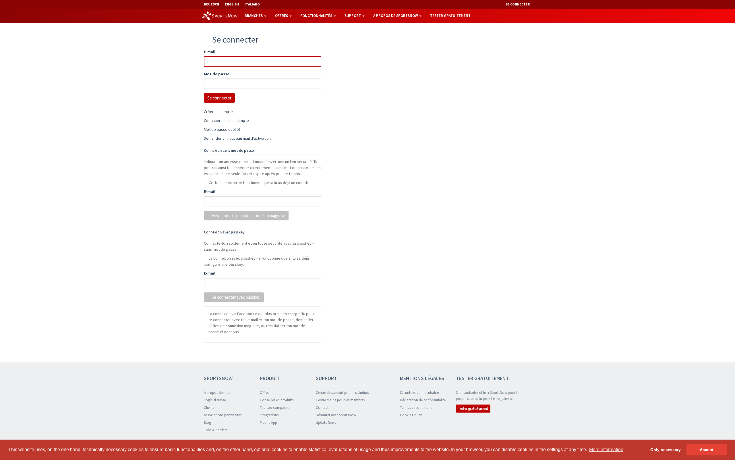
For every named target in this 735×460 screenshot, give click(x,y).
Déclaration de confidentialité (423, 400)
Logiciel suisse (215, 400)
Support (353, 15)
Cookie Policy (411, 415)
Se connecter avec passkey (235, 297)
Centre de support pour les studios (342, 392)
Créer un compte (218, 111)
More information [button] (606, 449)
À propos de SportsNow (396, 15)
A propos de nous (217, 392)
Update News (326, 422)
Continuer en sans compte (226, 120)
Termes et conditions (416, 407)
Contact (322, 407)
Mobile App (268, 422)
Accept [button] (706, 449)
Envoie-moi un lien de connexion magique (248, 215)
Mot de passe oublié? (222, 129)
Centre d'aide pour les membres (340, 400)
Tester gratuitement (450, 15)
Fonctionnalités (316, 15)
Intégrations (269, 415)
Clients (209, 407)
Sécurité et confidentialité (419, 392)
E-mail (209, 51)
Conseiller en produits (276, 400)
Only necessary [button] (665, 449)
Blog (207, 422)
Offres (282, 15)
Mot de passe (216, 73)
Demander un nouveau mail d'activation (237, 138)
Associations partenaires (222, 415)
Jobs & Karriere (215, 430)
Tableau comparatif (275, 407)
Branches (254, 15)
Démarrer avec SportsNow (336, 415)
